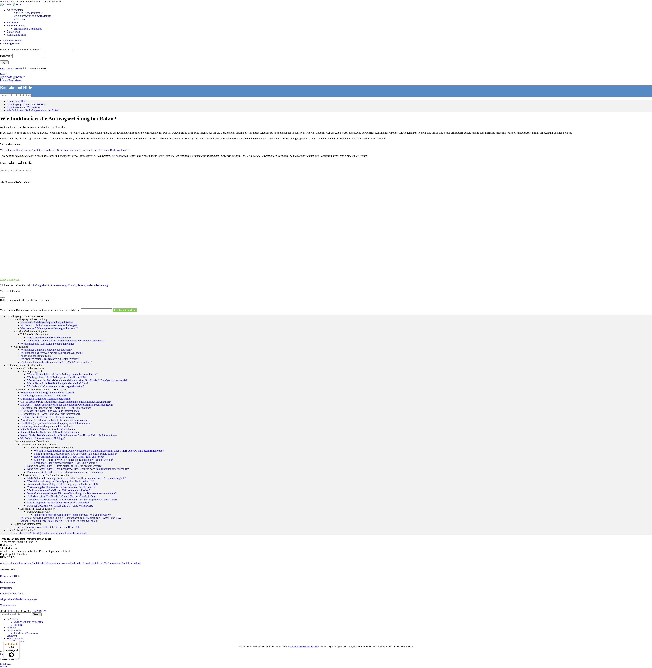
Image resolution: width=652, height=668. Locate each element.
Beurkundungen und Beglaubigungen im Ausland (47, 392)
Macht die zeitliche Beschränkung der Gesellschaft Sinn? (57, 383)
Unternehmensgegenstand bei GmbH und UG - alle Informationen (55, 407)
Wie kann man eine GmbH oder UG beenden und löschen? (58, 490)
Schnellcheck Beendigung (28, 28)
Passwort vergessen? (11, 68)
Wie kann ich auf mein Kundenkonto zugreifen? (46, 349)
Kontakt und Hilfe (16, 101)
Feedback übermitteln (124, 310)
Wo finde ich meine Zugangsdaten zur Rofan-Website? (49, 358)
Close (2, 654)
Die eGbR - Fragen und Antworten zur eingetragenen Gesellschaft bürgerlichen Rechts (66, 404)
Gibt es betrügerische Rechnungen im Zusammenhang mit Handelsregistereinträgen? (65, 401)
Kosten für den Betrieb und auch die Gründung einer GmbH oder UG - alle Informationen (68, 435)
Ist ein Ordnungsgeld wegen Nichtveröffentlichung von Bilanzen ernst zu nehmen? (71, 493)
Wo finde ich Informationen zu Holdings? (42, 438)
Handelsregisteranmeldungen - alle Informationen (46, 426)
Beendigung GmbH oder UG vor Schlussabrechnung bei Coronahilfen (65, 472)
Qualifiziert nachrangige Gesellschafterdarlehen (45, 398)
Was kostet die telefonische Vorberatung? (49, 337)
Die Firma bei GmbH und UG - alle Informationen (47, 417)
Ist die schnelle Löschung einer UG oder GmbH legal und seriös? (69, 456)
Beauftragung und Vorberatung (23, 107)
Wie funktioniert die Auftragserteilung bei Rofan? (33, 110)
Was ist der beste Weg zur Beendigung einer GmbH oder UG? (60, 481)
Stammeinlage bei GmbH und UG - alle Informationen (49, 432)
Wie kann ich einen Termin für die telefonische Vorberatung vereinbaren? (66, 340)
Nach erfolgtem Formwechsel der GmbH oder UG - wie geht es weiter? (72, 514)
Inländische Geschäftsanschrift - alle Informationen (47, 429)
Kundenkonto (7, 582)
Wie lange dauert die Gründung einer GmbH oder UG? (56, 377)
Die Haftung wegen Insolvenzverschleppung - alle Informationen (55, 423)
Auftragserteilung (57, 285)
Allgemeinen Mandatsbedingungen (19, 599)
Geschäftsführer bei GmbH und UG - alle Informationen (50, 413)
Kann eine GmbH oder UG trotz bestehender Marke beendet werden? (64, 465)
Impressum (6, 587)
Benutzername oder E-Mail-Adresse (20, 49)
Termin (81, 285)
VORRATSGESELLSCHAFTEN (32, 16)
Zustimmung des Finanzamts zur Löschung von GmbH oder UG (61, 487)
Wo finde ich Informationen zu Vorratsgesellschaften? (55, 386)
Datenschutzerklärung (11, 593)
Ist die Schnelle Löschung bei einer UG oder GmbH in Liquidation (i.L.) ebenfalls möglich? (76, 478)
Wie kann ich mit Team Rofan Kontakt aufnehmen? (48, 343)
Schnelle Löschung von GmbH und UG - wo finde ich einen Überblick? (59, 520)
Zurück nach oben (10, 279)
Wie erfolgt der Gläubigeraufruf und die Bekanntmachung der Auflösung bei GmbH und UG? (70, 517)
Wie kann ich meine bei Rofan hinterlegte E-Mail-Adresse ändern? (56, 361)
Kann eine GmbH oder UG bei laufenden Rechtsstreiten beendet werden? (73, 459)
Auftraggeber (39, 285)
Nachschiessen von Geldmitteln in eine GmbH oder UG (50, 527)
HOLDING (20, 19)
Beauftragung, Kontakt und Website (26, 104)
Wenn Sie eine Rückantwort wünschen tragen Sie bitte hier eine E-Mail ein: (40, 310)
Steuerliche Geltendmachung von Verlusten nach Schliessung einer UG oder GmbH (72, 499)
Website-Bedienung (97, 285)
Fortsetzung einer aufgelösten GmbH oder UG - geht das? (58, 502)
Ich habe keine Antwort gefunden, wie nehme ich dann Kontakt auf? (50, 533)
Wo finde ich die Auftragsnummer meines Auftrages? (48, 325)
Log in (4, 62)
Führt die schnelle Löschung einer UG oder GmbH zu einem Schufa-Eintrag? (75, 453)
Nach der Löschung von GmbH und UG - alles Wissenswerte (60, 505)
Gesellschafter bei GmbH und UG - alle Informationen (49, 410)
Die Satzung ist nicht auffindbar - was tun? (43, 395)
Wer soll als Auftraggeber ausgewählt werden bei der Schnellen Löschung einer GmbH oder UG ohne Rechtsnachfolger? (65, 150)
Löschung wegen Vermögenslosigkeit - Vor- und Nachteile (65, 462)
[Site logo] (6, 4)
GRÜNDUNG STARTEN (28, 13)
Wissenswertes (8, 605)
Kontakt (72, 285)
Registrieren (13, 43)
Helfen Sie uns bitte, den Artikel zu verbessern (25, 300)
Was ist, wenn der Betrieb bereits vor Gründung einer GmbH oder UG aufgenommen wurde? (77, 380)
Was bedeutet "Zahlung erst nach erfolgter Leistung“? (49, 328)
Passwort (6, 55)
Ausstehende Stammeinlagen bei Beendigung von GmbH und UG (62, 484)
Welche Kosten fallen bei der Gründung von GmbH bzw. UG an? (62, 374)
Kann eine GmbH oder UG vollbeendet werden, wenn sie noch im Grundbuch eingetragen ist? (78, 468)
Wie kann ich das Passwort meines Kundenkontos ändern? (51, 352)
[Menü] (17, 643)
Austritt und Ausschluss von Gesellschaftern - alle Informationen (54, 420)
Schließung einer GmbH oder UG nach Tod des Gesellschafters (61, 496)
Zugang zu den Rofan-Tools (35, 355)
